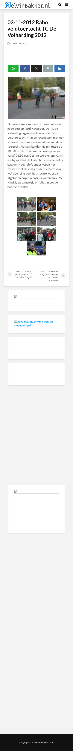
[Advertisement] (36, 412)
